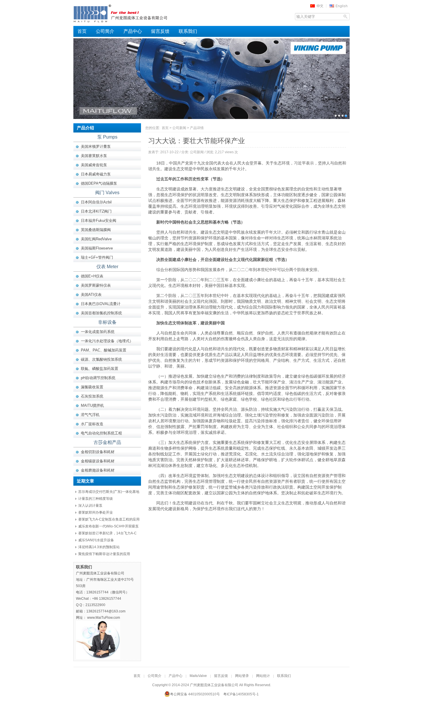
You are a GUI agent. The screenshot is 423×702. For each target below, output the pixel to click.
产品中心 (132, 31)
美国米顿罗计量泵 (96, 146)
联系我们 (188, 31)
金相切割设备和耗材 (98, 452)
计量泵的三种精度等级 (95, 499)
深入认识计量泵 (90, 506)
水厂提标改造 (92, 424)
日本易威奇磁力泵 (96, 174)
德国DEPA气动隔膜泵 (99, 183)
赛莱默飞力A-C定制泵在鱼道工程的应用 (109, 519)
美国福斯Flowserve (97, 248)
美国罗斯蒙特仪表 (96, 285)
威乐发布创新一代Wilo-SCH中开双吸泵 (108, 526)
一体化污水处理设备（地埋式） (107, 341)
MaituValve (198, 676)
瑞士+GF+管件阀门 (97, 257)
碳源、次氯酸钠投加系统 (101, 359)
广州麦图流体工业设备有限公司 (130, 13)
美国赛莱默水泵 (94, 156)
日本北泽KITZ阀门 (96, 211)
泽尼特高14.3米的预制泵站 (99, 547)
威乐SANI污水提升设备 (96, 540)
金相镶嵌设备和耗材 (98, 461)
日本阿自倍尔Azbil (96, 202)
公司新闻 (179, 128)
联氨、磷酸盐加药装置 (99, 368)
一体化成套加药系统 (98, 332)
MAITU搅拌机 (92, 405)
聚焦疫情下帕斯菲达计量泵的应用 (104, 554)
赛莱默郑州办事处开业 (95, 512)
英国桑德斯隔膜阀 (96, 230)
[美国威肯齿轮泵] (211, 78)
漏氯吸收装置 (92, 387)
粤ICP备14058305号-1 (241, 694)
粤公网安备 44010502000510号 (195, 694)
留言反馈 (160, 31)
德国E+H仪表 (92, 276)
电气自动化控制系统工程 (101, 433)
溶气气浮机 (90, 415)
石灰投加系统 (92, 396)
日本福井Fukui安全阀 (98, 220)
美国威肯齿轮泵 (94, 165)
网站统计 (263, 676)
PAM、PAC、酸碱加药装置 (103, 350)
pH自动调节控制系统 (98, 378)
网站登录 (242, 676)
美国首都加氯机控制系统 (101, 313)
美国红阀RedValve (96, 239)
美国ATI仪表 (91, 294)
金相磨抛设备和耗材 (98, 470)
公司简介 (105, 31)
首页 (82, 31)
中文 (318, 6)
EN (339, 6)
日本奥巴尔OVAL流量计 (101, 304)
